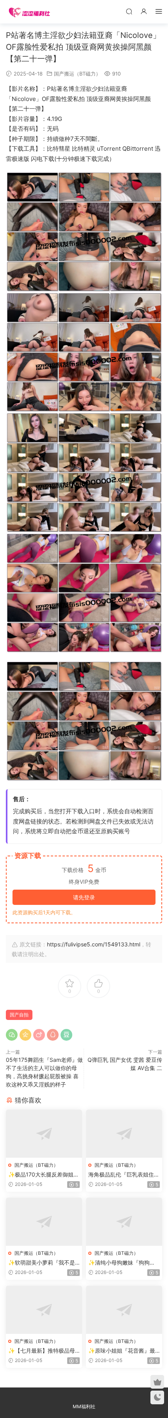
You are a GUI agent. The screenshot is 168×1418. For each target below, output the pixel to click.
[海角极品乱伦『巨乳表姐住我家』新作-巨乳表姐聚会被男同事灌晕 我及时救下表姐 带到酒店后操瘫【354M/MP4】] (124, 1134)
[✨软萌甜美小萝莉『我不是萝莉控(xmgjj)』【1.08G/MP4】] (44, 1222)
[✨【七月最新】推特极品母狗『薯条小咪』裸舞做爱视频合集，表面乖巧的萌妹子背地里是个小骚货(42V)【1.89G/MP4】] (44, 1310)
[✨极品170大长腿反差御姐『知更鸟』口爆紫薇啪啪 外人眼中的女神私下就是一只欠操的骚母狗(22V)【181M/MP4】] (44, 1134)
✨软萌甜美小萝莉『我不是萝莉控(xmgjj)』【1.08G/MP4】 (43, 1263)
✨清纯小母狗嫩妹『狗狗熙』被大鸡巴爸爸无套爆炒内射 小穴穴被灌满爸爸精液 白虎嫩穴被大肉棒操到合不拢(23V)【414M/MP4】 (123, 1263)
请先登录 (84, 897)
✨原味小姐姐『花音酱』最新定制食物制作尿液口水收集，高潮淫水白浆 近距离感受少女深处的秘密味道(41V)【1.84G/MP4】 (122, 1351)
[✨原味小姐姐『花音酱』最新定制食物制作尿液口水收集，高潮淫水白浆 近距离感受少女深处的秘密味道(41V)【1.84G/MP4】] (124, 1310)
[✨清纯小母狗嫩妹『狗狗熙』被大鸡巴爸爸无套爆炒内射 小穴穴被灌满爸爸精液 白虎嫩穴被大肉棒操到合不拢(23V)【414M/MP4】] (124, 1222)
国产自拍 (19, 1015)
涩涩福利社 (29, 11)
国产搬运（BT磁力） (77, 73)
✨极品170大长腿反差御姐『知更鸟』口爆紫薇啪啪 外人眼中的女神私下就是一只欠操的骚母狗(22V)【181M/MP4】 (43, 1174)
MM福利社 (84, 1406)
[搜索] (128, 11)
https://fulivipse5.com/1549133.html (93, 944)
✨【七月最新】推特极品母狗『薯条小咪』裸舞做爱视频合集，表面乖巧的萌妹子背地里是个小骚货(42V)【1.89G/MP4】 (43, 1351)
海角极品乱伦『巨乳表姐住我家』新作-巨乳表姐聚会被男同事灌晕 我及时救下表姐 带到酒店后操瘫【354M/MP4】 (123, 1174)
